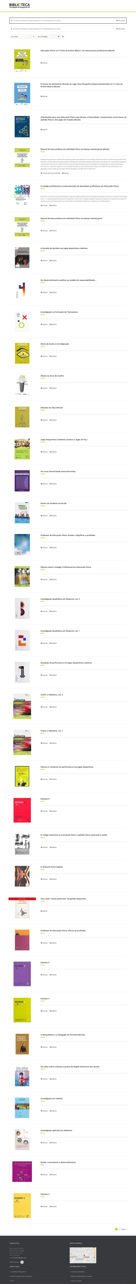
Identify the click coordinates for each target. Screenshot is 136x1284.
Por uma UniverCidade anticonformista (58, 471)
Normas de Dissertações (78, 1272)
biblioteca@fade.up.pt (20, 1258)
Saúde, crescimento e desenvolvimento (58, 1162)
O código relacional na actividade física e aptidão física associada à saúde (74, 835)
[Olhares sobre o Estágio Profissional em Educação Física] (22, 576)
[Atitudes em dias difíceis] (22, 417)
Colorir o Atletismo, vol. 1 (52, 731)
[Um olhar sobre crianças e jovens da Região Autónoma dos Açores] (22, 1076)
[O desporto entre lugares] (22, 876)
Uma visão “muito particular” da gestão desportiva (63, 899)
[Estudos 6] (22, 810)
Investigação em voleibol (51, 1098)
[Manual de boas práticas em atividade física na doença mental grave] (22, 226)
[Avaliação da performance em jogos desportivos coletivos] (22, 672)
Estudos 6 (45, 799)
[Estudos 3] (22, 1205)
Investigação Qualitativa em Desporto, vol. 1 (60, 631)
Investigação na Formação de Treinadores (59, 312)
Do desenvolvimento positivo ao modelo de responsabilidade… (68, 280)
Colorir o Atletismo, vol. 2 (52, 695)
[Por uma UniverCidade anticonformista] (22, 480)
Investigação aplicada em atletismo (56, 1130)
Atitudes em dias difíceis (52, 408)
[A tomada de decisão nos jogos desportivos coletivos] (22, 257)
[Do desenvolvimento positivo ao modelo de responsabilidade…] (22, 289)
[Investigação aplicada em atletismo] (22, 1139)
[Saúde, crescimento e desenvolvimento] (22, 1171)
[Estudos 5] (22, 974)
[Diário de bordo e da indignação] (22, 353)
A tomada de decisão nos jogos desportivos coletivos (64, 248)
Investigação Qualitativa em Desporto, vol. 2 (60, 599)
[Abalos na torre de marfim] (22, 385)
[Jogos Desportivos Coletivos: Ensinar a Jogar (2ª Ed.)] (22, 449)
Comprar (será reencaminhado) (51, 173)
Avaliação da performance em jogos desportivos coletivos (66, 663)
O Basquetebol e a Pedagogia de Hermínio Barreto (63, 1035)
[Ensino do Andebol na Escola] (22, 512)
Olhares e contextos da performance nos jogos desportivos (67, 767)
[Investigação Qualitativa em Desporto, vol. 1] (22, 640)
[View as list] (63, 37)
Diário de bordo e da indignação (55, 344)
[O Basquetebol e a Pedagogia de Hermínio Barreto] (22, 1044)
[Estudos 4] (22, 1010)
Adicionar (45, 205)
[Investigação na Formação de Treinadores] (22, 321)
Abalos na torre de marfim (52, 376)
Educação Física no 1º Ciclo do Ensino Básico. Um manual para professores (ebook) (78, 50)
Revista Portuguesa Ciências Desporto (21, 1276)
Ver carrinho (121, 21)
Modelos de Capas (76, 1281)
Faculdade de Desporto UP (18, 1272)
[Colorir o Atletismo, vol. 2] (22, 706)
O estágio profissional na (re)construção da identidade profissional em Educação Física (80, 186)
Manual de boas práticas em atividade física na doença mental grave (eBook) (75, 149)
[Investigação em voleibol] (22, 1108)
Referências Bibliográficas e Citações (81, 1276)
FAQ (12, 1281)
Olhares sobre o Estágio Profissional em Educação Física (66, 567)
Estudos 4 (45, 999)
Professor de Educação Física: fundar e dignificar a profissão (68, 535)
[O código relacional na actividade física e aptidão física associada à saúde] (22, 844)
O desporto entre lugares (52, 867)
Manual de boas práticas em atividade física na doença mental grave (71, 218)
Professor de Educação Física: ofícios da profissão (63, 931)
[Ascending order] (33, 36)
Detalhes (44, 63)
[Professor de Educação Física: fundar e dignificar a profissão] (22, 544)
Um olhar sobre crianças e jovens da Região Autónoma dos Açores (70, 1067)
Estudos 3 (45, 1194)
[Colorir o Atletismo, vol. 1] (22, 742)
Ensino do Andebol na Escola (53, 503)
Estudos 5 (45, 962)
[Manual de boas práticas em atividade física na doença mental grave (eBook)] (22, 157)
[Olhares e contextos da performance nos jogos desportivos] (22, 776)
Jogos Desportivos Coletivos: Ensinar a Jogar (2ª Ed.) (64, 439)
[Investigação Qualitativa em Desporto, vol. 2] (22, 608)
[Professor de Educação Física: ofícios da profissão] (22, 940)
